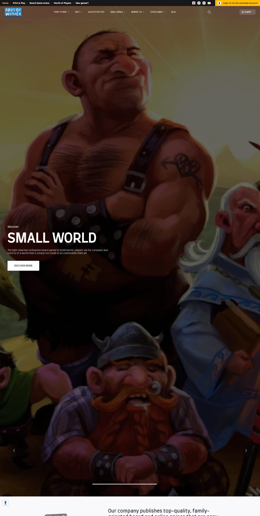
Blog (173, 12)
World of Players (62, 3)
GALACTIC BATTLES (96, 12)
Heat (77, 12)
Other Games (156, 12)
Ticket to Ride (60, 12)
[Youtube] (209, 3)
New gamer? (82, 3)
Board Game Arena (39, 3)
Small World (116, 12)
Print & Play (19, 3)
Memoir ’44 (136, 12)
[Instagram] (198, 3)
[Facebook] (193, 3)
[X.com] (204, 3)
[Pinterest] (213, 3)
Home (5, 3)
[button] (246, 468)
